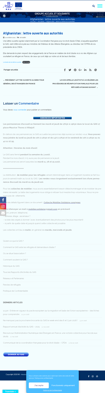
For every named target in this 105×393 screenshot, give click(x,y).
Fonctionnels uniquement (63, 385)
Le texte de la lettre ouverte (12, 62)
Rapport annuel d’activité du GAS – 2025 (21, 327)
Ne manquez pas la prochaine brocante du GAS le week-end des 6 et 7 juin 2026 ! (40, 320)
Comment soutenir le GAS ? (15, 260)
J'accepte (38, 385)
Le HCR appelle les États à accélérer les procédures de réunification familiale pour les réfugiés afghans (75, 83)
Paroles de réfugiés (12, 285)
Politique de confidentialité (44, 378)
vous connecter (19, 110)
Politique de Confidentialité (52, 390)
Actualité (23, 37)
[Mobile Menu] (99, 6)
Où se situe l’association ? (14, 253)
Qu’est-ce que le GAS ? (13, 241)
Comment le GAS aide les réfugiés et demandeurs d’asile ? (29, 247)
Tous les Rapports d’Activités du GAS (19, 272)
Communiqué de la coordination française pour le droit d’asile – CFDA (35, 343)
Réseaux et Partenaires (13, 278)
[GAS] (13, 6)
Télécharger (26, 62)
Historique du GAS (11, 266)
